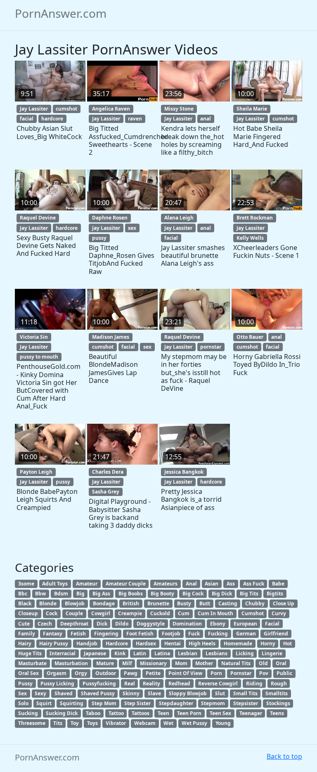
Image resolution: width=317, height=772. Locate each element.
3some (26, 583)
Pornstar (240, 673)
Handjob (86, 643)
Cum (183, 613)
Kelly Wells (250, 237)
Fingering (106, 633)
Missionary (153, 663)
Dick (102, 623)
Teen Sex (220, 713)
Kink (119, 653)
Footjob (171, 633)
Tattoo (116, 713)
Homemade (238, 643)
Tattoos (140, 713)
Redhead (179, 683)
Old (263, 663)
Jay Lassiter (34, 108)
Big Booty (162, 593)
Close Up (283, 603)
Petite (153, 673)
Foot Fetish (140, 633)
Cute (24, 623)
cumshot (66, 108)
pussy (99, 237)
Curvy (279, 613)
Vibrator (116, 723)
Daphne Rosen (110, 217)
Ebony (217, 623)
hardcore (52, 118)
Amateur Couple (126, 583)
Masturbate (32, 663)
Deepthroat (74, 623)
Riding (254, 683)
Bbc (22, 593)
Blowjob (75, 603)
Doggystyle (151, 623)
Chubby (255, 603)
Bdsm (61, 593)
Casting (227, 603)
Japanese (95, 653)
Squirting (71, 703)
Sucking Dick (62, 713)
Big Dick (222, 593)
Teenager (250, 713)
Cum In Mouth (215, 613)
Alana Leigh (179, 217)
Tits (57, 723)
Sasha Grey (105, 491)
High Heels (202, 643)
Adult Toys (55, 583)
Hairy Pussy (53, 643)
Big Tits (249, 593)
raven (135, 118)
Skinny (131, 693)
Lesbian (187, 653)
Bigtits (275, 593)
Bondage (104, 603)
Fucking (218, 633)
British (131, 603)
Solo (23, 703)
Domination (187, 623)
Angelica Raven (111, 108)
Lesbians (216, 653)
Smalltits (276, 693)
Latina (162, 653)
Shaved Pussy (98, 693)
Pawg (130, 673)
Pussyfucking (99, 683)
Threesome (31, 723)
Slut (220, 693)
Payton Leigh (36, 471)
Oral (281, 663)
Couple (74, 613)
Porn (216, 673)
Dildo (121, 623)
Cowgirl (100, 613)
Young (223, 723)
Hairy (24, 643)
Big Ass (101, 593)
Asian (211, 583)
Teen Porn (189, 713)
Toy (75, 723)
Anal (191, 583)
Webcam (145, 723)
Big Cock (192, 593)
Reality (151, 683)
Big (80, 593)
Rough (279, 683)
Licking (245, 653)
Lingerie (272, 653)
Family (26, 633)
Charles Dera (107, 471)
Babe (278, 583)
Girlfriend (276, 633)
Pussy (25, 683)
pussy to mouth (39, 356)
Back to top (284, 756)
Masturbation (71, 663)
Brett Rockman (255, 217)
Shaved (63, 693)
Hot (287, 643)
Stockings (278, 703)
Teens (277, 713)
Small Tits (245, 693)
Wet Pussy (194, 723)
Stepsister (245, 703)
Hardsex (146, 643)
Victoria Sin (34, 336)
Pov (263, 673)
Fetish (78, 633)
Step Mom (104, 703)
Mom (181, 663)
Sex (22, 693)
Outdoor (105, 673)
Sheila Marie (252, 108)
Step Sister (137, 703)
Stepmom (213, 703)
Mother (204, 663)
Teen (163, 713)
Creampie (130, 613)
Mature (105, 663)
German (246, 633)
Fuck (194, 633)
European (245, 623)
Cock (51, 613)
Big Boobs (130, 593)
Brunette (158, 603)
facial (26, 118)
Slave (154, 693)
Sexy (40, 693)
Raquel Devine (38, 217)
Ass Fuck (253, 583)
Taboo (93, 713)
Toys (92, 723)
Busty (184, 603)
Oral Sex (28, 673)
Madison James (110, 336)
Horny (267, 643)
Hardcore (117, 643)
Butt (204, 603)
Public (284, 673)
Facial (272, 623)
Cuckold (160, 613)
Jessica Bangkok (183, 471)
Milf (127, 663)
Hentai (172, 643)
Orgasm (56, 673)
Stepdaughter (176, 703)
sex (132, 227)
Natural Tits (236, 663)
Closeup (28, 613)
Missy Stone (179, 108)
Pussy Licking (57, 683)
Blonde (48, 603)
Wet (168, 723)
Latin (139, 653)
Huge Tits (30, 653)
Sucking (28, 713)
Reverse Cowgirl (218, 683)
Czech (45, 623)
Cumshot (252, 613)
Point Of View (185, 673)
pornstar (210, 346)
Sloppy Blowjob (188, 693)
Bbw (40, 593)
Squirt (44, 703)
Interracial (63, 653)
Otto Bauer (250, 336)
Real (129, 683)
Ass (231, 583)
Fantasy (52, 633)
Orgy (81, 673)
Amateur (86, 583)
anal (205, 118)
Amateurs (165, 583)
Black (24, 603)
